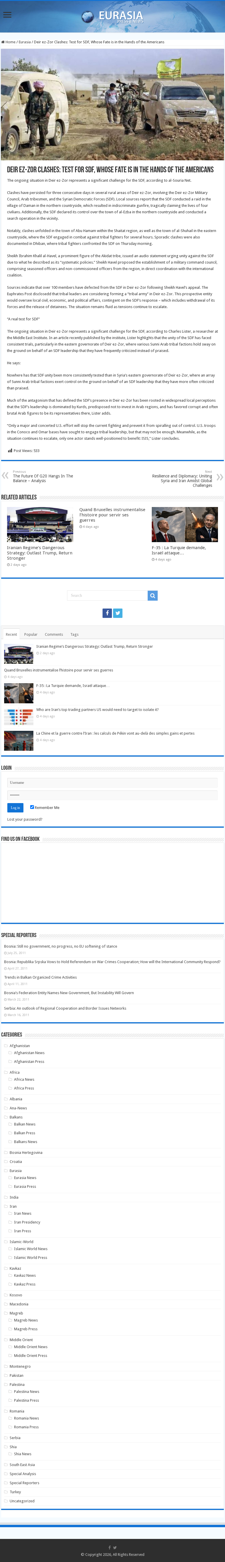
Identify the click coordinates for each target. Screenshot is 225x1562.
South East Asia (22, 1465)
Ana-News (18, 1108)
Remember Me (46, 807)
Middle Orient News (30, 1347)
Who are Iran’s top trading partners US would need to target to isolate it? (97, 709)
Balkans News (25, 1142)
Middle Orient (21, 1340)
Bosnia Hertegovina (26, 1152)
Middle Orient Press (30, 1355)
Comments (54, 634)
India (14, 1197)
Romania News (26, 1418)
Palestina (17, 1384)
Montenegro (20, 1366)
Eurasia (25, 42)
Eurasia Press (25, 1186)
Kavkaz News (25, 1275)
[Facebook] (107, 613)
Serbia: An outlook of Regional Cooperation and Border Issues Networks (65, 1008)
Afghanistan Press (29, 1061)
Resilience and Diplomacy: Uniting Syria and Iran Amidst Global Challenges (182, 479)
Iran (13, 1206)
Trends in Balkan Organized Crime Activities (40, 977)
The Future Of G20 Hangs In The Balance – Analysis (43, 476)
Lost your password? (24, 819)
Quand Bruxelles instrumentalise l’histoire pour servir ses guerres (112, 515)
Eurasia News (25, 1178)
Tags (74, 634)
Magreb (16, 1313)
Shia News (22, 1454)
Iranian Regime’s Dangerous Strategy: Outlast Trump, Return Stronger (39, 553)
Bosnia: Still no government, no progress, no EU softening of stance (60, 946)
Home (10, 42)
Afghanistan (20, 1046)
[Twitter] (117, 613)
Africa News (24, 1079)
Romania (17, 1411)
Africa (15, 1072)
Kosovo (16, 1295)
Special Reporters (24, 1483)
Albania (16, 1099)
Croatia (16, 1161)
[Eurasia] (112, 15)
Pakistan (16, 1375)
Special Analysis (23, 1474)
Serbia (15, 1438)
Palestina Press (26, 1400)
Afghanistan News (29, 1053)
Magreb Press (26, 1329)
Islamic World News (30, 1249)
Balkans (16, 1117)
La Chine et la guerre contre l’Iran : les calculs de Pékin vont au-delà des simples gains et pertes (115, 733)
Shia (13, 1447)
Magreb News (26, 1320)
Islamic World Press (30, 1257)
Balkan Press (24, 1133)
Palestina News (26, 1391)
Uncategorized (22, 1501)
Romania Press (26, 1427)
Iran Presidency (27, 1222)
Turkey (15, 1492)
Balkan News (24, 1124)
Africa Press (24, 1088)
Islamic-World (21, 1242)
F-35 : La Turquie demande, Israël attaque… (179, 550)
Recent (11, 634)
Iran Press (22, 1231)
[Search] (153, 596)
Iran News (22, 1213)
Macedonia (19, 1304)
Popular (31, 634)
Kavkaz (15, 1268)
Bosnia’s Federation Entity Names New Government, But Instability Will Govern (69, 993)
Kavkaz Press (24, 1284)
